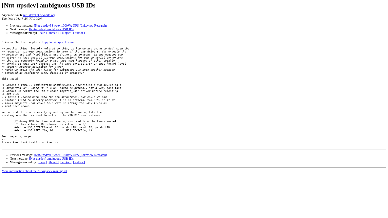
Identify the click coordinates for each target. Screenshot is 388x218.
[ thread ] (53, 33)
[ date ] (42, 33)
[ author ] (79, 33)
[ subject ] (66, 33)
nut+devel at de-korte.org (39, 15)
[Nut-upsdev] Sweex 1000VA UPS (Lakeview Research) (70, 25)
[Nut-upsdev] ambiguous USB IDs (51, 29)
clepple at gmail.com (56, 42)
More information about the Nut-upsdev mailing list (34, 171)
